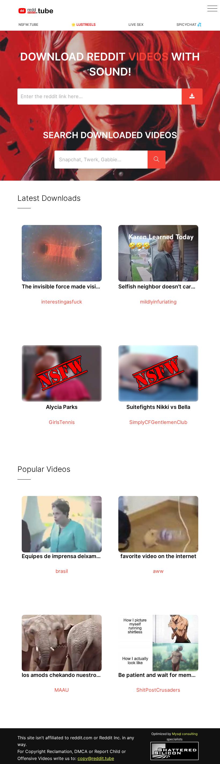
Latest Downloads (48, 198)
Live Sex (136, 25)
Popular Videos (43, 469)
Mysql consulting (184, 734)
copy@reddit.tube (96, 758)
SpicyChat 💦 (189, 25)
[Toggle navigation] (212, 8)
